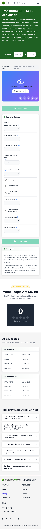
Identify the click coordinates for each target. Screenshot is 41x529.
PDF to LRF (8, 368)
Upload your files (6, 67)
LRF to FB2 (7, 386)
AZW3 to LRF (8, 355)
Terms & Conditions (9, 512)
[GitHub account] (15, 519)
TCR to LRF (25, 368)
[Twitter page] (11, 519)
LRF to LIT (25, 386)
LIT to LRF (25, 359)
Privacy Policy (7, 508)
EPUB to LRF (26, 355)
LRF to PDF (8, 395)
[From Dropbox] (28, 98)
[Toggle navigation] (38, 3)
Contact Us (6, 498)
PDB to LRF (25, 364)
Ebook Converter (19, 3)
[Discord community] (7, 519)
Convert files (22, 109)
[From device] (20, 98)
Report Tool (26, 494)
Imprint (24, 490)
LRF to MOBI (8, 391)
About (4, 490)
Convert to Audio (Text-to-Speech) (13, 210)
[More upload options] (27, 91)
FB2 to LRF (7, 359)
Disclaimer (26, 498)
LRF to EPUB (26, 382)
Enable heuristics (13, 185)
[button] (9, 3)
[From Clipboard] (36, 98)
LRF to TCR (25, 395)
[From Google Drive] (32, 98)
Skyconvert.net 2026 (18, 525)
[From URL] (24, 98)
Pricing (4, 494)
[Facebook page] (3, 519)
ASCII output (11, 180)
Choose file (20, 91)
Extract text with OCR (13, 192)
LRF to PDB (25, 391)
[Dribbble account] (19, 519)
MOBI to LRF (8, 364)
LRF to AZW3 (8, 382)
